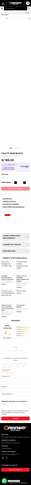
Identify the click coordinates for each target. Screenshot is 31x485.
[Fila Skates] (14, 219)
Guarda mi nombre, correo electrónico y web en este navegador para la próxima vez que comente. (15, 412)
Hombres (3, 281)
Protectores (16, 13)
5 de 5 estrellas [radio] (12, 373)
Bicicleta (18, 282)
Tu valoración (5, 376)
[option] (3, 177)
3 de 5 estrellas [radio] (7, 373)
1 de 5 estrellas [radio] (2, 373)
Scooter (24, 284)
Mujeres (9, 281)
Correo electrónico (7, 394)
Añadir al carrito (15, 188)
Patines (19, 284)
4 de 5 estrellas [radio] (10, 373)
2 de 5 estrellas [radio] (5, 373)
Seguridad (9, 13)
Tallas (4, 174)
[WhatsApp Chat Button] (4, 480)
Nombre (4, 386)
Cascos (23, 282)
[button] (11, 148)
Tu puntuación (5, 370)
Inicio (2, 13)
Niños (22, 13)
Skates (24, 285)
